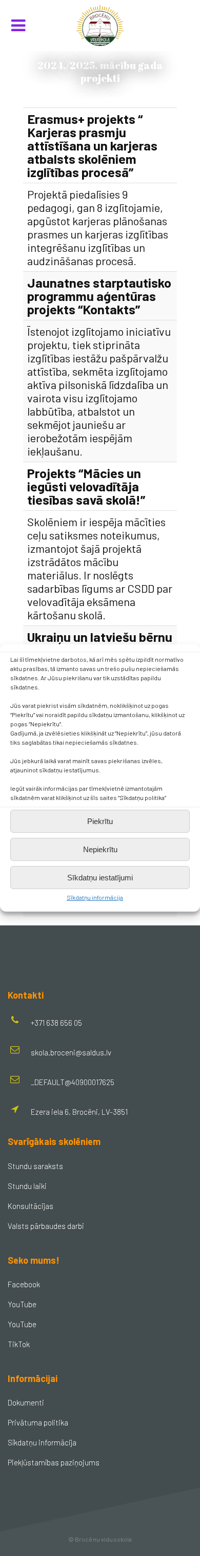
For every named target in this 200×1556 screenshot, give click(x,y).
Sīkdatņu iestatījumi (100, 877)
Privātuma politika (38, 1422)
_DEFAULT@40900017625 (72, 1082)
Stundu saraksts (35, 1166)
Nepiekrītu (100, 849)
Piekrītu (100, 821)
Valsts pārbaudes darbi (46, 1225)
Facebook (24, 1284)
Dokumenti (26, 1402)
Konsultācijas (30, 1206)
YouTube (22, 1304)
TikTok (19, 1344)
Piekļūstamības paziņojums (53, 1462)
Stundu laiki (27, 1186)
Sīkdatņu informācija (95, 897)
